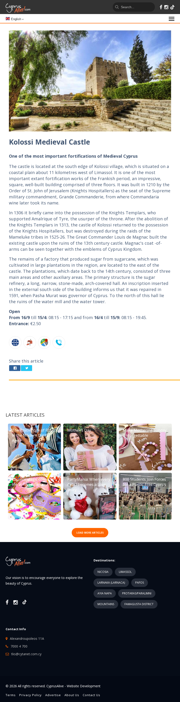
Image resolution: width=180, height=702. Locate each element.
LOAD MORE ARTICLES (90, 532)
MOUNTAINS (106, 604)
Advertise (53, 695)
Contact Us (91, 695)
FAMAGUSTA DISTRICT (139, 604)
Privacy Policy (30, 695)
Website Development (84, 686)
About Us (71, 695)
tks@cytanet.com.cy (26, 654)
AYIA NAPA (105, 593)
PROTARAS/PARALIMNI (136, 593)
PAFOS (139, 583)
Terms (11, 695)
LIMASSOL (125, 572)
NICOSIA (103, 572)
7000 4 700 (19, 646)
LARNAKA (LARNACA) (111, 583)
